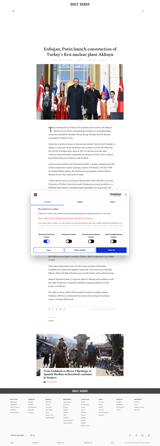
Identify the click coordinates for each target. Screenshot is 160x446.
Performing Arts (104, 412)
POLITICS (14, 399)
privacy (35, 442)
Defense (66, 418)
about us (60, 442)
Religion (83, 418)
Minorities (31, 410)
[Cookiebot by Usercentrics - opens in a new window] (111, 194)
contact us (88, 442)
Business (67, 399)
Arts (101, 399)
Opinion (137, 399)
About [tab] (112, 202)
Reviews (101, 415)
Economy (66, 405)
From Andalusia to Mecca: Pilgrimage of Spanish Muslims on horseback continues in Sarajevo (68, 374)
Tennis (118, 410)
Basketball (119, 405)
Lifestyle (85, 399)
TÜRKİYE (31, 399)
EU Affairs (13, 410)
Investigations (32, 407)
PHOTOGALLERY (52, 382)
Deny (49, 250)
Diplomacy (13, 402)
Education (31, 405)
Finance (65, 410)
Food (82, 410)
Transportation (68, 420)
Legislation (13, 405)
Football (119, 402)
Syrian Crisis (49, 415)
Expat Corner (85, 425)
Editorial (136, 410)
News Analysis (14, 412)
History (83, 420)
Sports (119, 399)
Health (83, 402)
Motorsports (120, 407)
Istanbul (30, 402)
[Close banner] (126, 195)
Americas (48, 407)
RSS (112, 442)
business (51, 321)
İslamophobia (50, 418)
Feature (83, 423)
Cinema (101, 402)
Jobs (11, 442)
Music (100, 405)
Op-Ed (136, 405)
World (48, 399)
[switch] (69, 241)
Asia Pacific (49, 410)
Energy (65, 407)
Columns (137, 402)
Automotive (67, 402)
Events (101, 407)
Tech (64, 415)
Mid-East (48, 402)
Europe (48, 405)
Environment (85, 405)
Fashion (83, 412)
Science (83, 415)
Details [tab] (80, 202)
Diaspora (31, 412)
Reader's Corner (139, 407)
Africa (47, 412)
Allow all (111, 250)
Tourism (66, 412)
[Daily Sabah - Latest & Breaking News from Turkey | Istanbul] (79, 4)
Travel (83, 407)
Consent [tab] (47, 202)
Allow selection (80, 250)
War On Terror (14, 407)
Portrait (101, 410)
